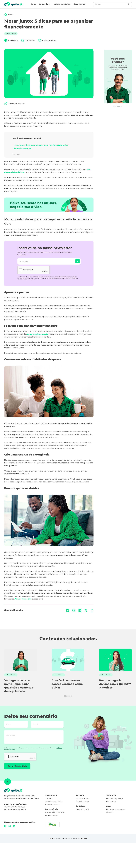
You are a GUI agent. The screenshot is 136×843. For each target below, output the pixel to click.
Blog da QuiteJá (82, 809)
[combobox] (110, 4)
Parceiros (49, 799)
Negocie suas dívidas (54, 802)
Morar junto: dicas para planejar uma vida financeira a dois (41, 145)
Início (10, 14)
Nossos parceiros (83, 799)
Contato (109, 812)
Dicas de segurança (114, 799)
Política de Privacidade (54, 812)
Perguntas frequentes (115, 809)
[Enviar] (77, 261)
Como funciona (82, 802)
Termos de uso (51, 815)
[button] (44, 4)
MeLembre (111, 802)
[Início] (5, 14)
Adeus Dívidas (11, 34)
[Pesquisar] (129, 4)
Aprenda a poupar (22, 148)
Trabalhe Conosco (52, 805)
